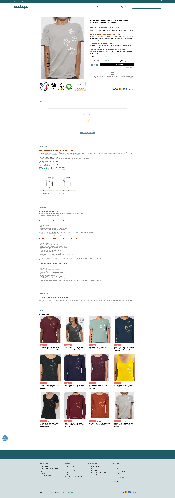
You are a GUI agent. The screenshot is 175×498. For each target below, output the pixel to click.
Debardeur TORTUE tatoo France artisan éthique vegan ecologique (123, 386)
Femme (92, 7)
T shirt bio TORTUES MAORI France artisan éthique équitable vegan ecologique (49, 387)
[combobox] (146, 6)
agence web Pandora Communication (73, 492)
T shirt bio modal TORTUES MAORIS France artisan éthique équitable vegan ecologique (49, 424)
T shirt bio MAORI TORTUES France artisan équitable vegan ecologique (49, 348)
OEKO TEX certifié (44, 167)
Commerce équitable (45, 161)
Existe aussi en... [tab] (44, 310)
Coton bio (43, 164)
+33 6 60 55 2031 (119, 477)
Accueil (60, 12)
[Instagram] (87, 456)
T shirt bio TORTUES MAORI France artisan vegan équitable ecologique (99, 348)
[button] (160, 1)
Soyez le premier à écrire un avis (87, 133)
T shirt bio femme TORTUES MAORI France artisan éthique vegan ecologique (99, 387)
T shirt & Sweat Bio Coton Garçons (75, 12)
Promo (106, 7)
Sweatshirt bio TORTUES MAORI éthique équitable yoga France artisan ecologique (74, 424)
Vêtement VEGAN (44, 168)
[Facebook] (82, 452)
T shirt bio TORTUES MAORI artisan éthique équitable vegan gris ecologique (109, 21)
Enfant (99, 7)
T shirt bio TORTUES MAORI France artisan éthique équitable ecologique (74, 386)
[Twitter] (93, 452)
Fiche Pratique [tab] (43, 207)
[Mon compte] (153, 1)
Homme (84, 7)
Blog (122, 7)
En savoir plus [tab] (43, 146)
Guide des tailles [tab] (44, 293)
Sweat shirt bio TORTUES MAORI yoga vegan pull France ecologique (99, 423)
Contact (127, 7)
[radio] (107, 60)
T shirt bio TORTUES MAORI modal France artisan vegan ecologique (73, 348)
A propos (114, 7)
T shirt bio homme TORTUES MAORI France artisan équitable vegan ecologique (124, 349)
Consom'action (43, 157)
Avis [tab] (41, 101)
